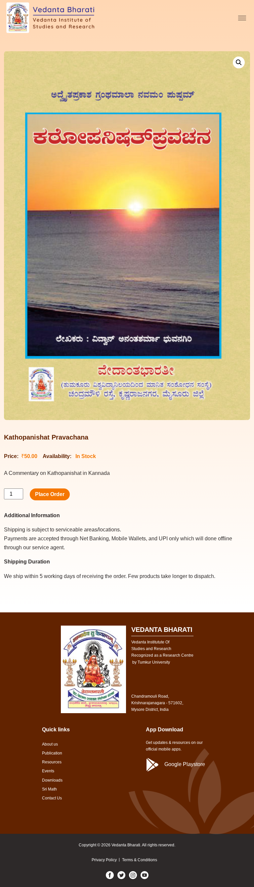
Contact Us (52, 798)
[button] (239, 62)
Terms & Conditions (139, 860)
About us (50, 744)
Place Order (49, 494)
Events (48, 771)
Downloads (52, 780)
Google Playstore (184, 764)
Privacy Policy (104, 860)
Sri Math (49, 789)
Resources (52, 762)
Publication (52, 753)
